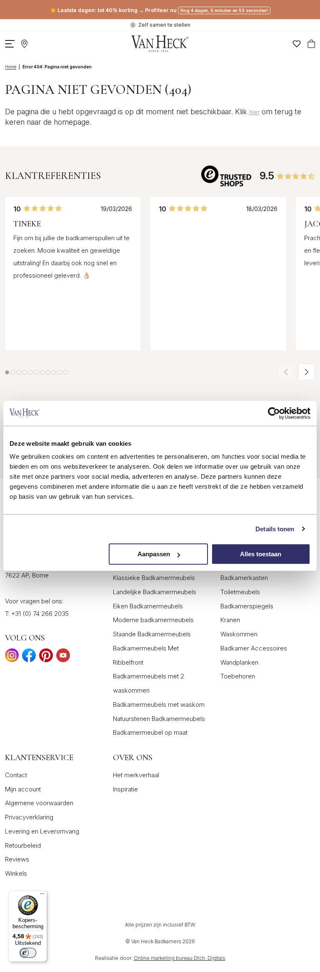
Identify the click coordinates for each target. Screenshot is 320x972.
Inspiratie (125, 789)
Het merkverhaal (136, 775)
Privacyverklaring (29, 817)
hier (254, 112)
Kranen (230, 620)
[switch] (28, 953)
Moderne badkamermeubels (153, 620)
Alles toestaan (260, 554)
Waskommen (239, 634)
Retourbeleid (23, 845)
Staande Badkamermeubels (152, 634)
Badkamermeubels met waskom (159, 704)
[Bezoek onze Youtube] (63, 657)
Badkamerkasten (244, 578)
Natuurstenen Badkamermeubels (159, 719)
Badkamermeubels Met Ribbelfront (146, 655)
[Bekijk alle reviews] (226, 176)
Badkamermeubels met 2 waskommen (148, 683)
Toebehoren (237, 676)
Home (10, 66)
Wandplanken (239, 662)
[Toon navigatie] (10, 44)
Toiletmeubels (240, 592)
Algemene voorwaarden (39, 803)
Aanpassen (154, 554)
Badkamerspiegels (246, 606)
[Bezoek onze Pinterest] (46, 657)
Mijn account (23, 789)
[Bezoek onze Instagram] (12, 657)
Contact (16, 775)
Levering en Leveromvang (42, 831)
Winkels (16, 873)
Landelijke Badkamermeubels (154, 592)
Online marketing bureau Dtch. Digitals (179, 958)
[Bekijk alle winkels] (24, 44)
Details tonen (274, 528)
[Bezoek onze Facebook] (29, 657)
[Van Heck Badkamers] (160, 43)
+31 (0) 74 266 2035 (40, 614)
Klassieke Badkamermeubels (154, 578)
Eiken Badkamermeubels (148, 606)
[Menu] (42, 896)
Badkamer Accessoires (253, 648)
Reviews (17, 859)
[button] (7, 372)
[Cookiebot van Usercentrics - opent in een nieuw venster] (274, 413)
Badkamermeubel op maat (150, 732)
